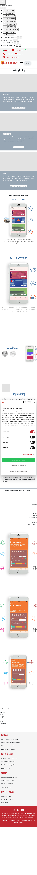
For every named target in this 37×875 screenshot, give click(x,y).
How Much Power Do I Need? (9, 758)
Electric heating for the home (9, 739)
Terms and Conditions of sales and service (21, 820)
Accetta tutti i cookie (18, 460)
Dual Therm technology (8, 749)
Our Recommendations (8, 761)
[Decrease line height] (15, 42)
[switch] (32, 437)
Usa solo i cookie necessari (18, 471)
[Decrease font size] (14, 40)
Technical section (6, 787)
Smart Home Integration (8, 765)
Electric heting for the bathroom (10, 742)
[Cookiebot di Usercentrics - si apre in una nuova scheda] (23, 402)
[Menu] (21, 63)
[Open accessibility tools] (3, 2)
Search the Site (5, 768)
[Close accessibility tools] (4, 8)
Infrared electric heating (8, 746)
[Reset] (1, 8)
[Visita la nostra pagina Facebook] (18, 810)
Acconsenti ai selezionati (18, 465)
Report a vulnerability (7, 784)
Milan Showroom (6, 796)
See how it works (18, 147)
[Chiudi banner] (34, 402)
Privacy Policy (5, 820)
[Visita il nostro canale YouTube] (22, 810)
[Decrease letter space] (17, 45)
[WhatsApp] (26, 50)
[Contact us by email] (16, 54)
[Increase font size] (16, 40)
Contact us (20, 54)
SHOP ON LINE (18, 50)
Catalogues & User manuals (9, 777)
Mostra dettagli (27, 454)
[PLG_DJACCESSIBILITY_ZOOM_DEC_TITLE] (18, 37)
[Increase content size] (21, 37)
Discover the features (18, 108)
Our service (4, 802)
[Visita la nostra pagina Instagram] (14, 810)
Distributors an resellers (8, 799)
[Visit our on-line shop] (12, 50)
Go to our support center (18, 186)
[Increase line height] (18, 42)
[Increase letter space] (20, 45)
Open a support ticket (12, 57)
